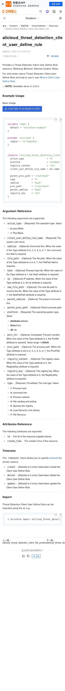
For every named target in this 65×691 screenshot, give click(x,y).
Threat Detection (39, 25)
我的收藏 (54, 56)
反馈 (37, 556)
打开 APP (56, 4)
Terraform (13, 25)
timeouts (53, 457)
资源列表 (24, 25)
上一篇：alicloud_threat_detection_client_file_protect (24, 541)
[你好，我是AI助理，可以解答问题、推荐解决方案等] (47, 11)
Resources (53, 25)
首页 (4, 25)
